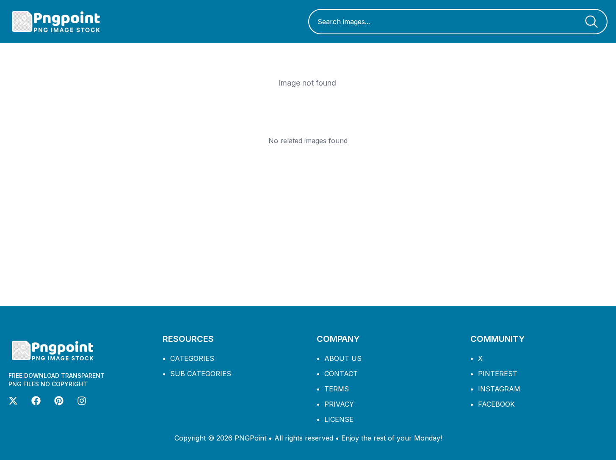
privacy (339, 404)
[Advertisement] (308, 225)
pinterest (497, 373)
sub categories (200, 373)
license (339, 419)
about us (343, 358)
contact (341, 373)
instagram (499, 389)
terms (336, 389)
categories (192, 358)
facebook (496, 404)
